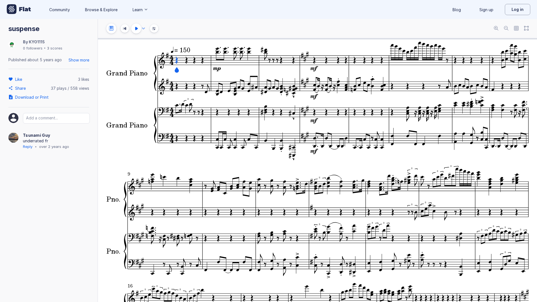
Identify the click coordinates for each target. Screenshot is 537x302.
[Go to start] (125, 28)
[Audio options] (143, 28)
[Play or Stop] (136, 28)
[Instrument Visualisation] (154, 28)
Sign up (486, 9)
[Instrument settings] (111, 28)
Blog (457, 9)
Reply (27, 146)
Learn (138, 9)
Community (59, 9)
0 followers (33, 48)
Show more (79, 60)
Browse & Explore (101, 9)
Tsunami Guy (36, 135)
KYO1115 (37, 41)
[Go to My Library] (19, 9)
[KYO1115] (11, 45)
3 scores (54, 48)
